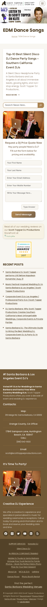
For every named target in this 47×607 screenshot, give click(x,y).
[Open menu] (42, 3)
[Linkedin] (31, 533)
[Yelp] (37, 533)
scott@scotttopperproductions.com (23, 453)
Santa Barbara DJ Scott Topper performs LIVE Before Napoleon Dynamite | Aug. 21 (21, 275)
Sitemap (32, 599)
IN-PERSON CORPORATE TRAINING (23, 553)
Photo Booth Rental (31, 576)
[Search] (41, 105)
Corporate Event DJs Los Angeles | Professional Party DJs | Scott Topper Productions (24, 300)
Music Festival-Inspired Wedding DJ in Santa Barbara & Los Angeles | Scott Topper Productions (24, 287)
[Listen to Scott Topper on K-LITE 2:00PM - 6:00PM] (23, 15)
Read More (13, 95)
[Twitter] (18, 533)
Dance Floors (13, 576)
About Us (12, 571)
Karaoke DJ (33, 543)
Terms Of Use (10, 599)
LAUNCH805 (25, 602)
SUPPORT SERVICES (17, 543)
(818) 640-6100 (23, 441)
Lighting (35, 571)
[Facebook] (6, 533)
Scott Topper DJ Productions (24, 229)
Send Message (23, 214)
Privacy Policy (37, 596)
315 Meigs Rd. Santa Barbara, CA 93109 (23, 415)
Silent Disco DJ (23, 548)
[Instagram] (12, 533)
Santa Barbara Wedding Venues (23, 586)
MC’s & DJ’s (24, 571)
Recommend (25, 596)
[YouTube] (25, 533)
